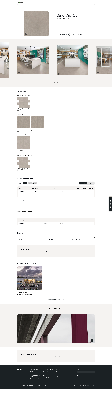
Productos (33, 2)
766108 (78, 191)
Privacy (57, 371)
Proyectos (39, 2)
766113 (78, 195)
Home (18, 7)
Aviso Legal (58, 369)
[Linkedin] (85, 385)
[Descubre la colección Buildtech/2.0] (56, 328)
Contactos (81, 2)
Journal (68, 2)
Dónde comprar (46, 377)
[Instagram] (77, 385)
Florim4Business (46, 371)
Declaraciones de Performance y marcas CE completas (35, 375)
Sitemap (57, 376)
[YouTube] (81, 385)
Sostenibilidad (62, 2)
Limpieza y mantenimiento (48, 369)
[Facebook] (83, 385)
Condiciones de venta (34, 369)
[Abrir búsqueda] (87, 2)
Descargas (75, 2)
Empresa (55, 2)
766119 (84, 191)
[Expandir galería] (19, 73)
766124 (84, 195)
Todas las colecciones (29, 7)
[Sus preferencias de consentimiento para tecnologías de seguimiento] (110, 394)
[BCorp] (78, 377)
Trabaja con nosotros (34, 371)
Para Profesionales (47, 2)
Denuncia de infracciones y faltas (48, 375)
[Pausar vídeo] (92, 340)
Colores (83, 183)
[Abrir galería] (26, 34)
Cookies (57, 374)
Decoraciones (90, 183)
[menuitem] (33, 3)
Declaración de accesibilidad (35, 378)
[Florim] (21, 2)
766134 (91, 191)
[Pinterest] (79, 385)
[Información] (38, 188)
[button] (54, 82)
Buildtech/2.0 (36, 7)
